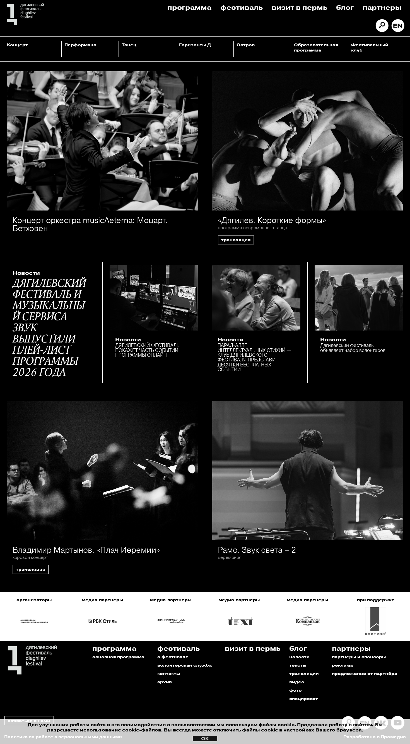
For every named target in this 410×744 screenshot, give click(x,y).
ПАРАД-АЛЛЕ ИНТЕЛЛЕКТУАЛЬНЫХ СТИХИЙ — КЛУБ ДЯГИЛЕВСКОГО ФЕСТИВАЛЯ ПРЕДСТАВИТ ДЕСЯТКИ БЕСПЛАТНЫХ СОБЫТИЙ (254, 357)
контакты (168, 673)
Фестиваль (241, 7)
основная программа (118, 656)
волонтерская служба (184, 665)
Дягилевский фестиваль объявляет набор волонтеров (352, 347)
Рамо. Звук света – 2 (257, 550)
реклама (342, 665)
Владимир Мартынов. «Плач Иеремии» (86, 550)
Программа (189, 7)
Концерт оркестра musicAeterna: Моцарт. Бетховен (90, 224)
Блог (345, 7)
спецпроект (303, 698)
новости (299, 656)
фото (295, 690)
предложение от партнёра (364, 673)
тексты (298, 665)
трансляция (236, 239)
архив (164, 681)
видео (296, 681)
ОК (205, 738)
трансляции (304, 673)
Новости (26, 273)
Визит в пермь (299, 7)
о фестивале (173, 656)
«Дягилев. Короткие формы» (272, 220)
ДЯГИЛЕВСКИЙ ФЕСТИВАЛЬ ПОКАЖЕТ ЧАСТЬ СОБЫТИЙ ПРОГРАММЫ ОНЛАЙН (147, 350)
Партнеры (382, 7)
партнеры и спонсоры (359, 656)
